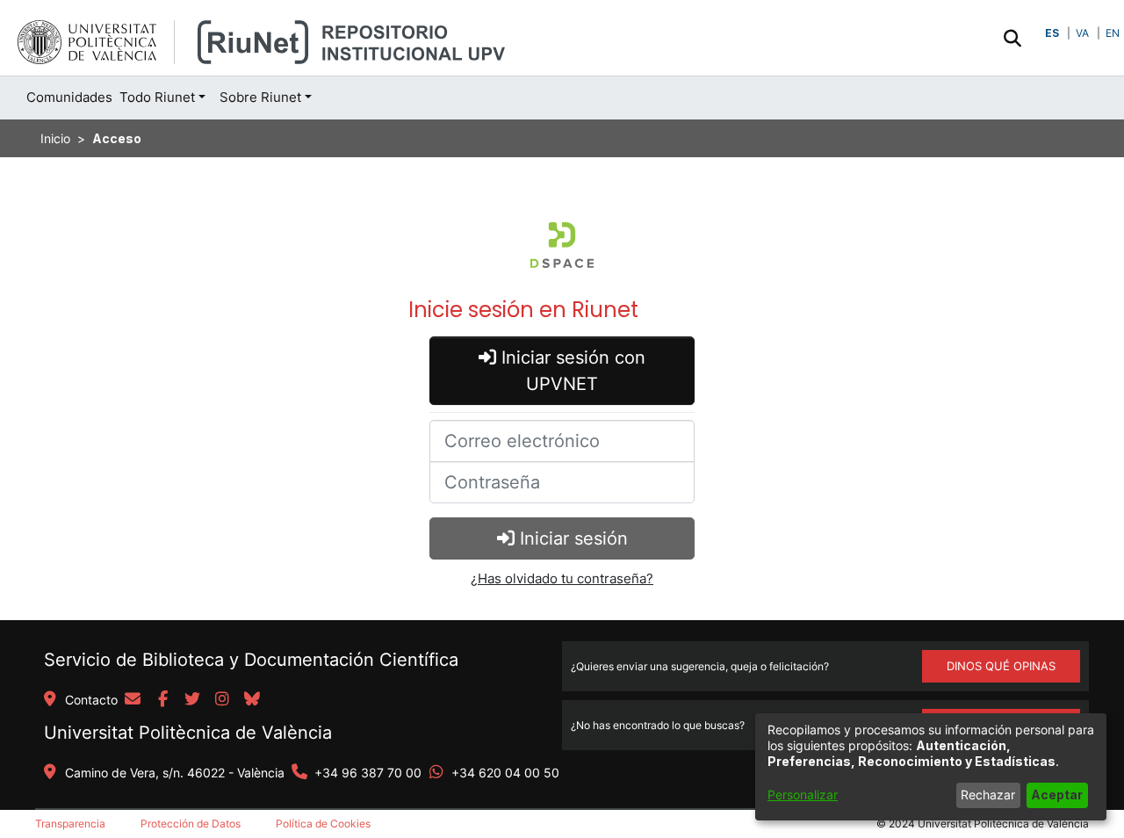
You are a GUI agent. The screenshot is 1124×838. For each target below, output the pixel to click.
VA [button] (1082, 33)
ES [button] (1052, 33)
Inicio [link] (55, 138)
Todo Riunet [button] (157, 97)
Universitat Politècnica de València (188, 732)
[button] (1012, 37)
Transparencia (70, 823)
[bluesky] (252, 700)
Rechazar (988, 794)
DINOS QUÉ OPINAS (1001, 666)
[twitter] (192, 700)
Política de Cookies (323, 823)
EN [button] (1113, 33)
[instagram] (222, 700)
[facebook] (162, 700)
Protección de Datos (190, 823)
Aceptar (1057, 794)
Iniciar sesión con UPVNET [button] (570, 370)
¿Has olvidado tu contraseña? (562, 578)
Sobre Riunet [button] (260, 97)
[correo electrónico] (133, 700)
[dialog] (930, 766)
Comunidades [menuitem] (69, 97)
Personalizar (802, 794)
